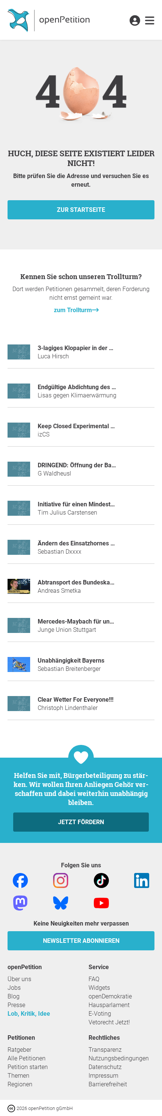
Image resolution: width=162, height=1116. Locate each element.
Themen (18, 1075)
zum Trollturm (73, 310)
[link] (149, 21)
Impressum (103, 1075)
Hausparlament (109, 1005)
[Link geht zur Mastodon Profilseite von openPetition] (20, 902)
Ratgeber (19, 1049)
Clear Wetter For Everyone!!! (75, 699)
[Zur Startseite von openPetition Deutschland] (50, 20)
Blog (14, 996)
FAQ (94, 979)
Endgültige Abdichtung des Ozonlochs (89, 387)
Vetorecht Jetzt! (109, 1022)
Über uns (19, 979)
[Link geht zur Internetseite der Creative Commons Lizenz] (12, 1107)
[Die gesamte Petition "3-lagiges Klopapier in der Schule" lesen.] (19, 355)
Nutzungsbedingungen (119, 1058)
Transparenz (105, 1049)
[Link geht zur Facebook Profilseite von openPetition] (20, 880)
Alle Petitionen (27, 1058)
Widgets (99, 987)
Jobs (14, 987)
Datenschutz (105, 1067)
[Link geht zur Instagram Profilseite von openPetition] (60, 880)
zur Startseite (81, 209)
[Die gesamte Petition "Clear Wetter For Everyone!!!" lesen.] (19, 706)
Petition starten (28, 1067)
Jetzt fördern (81, 822)
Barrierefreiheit (108, 1084)
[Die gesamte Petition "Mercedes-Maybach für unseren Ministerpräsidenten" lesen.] (19, 628)
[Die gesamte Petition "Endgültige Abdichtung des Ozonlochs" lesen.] (19, 394)
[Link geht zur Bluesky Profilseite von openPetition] (60, 902)
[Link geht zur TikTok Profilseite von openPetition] (101, 880)
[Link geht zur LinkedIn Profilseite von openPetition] (141, 880)
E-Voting (100, 1013)
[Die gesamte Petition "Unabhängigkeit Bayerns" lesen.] (19, 667)
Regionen (20, 1084)
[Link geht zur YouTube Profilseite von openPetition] (101, 902)
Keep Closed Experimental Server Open (91, 426)
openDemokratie (110, 996)
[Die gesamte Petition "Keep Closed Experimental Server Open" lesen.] (19, 433)
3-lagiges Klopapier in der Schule (82, 348)
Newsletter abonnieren (81, 940)
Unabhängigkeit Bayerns (71, 660)
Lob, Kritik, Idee (29, 1013)
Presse (16, 1005)
